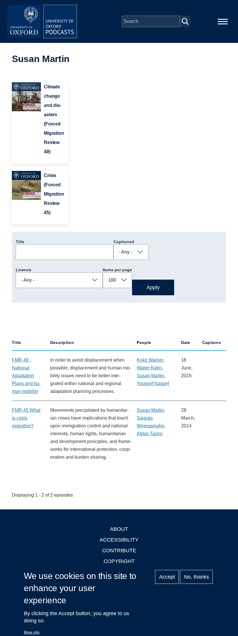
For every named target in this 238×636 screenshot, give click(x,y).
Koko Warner (150, 360)
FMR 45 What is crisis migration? (26, 418)
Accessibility (119, 540)
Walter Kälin (149, 367)
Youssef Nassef (153, 383)
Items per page (117, 269)
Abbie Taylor (150, 433)
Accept (167, 577)
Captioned (123, 241)
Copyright (119, 561)
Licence (23, 269)
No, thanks (196, 577)
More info (31, 632)
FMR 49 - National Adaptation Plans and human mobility (26, 376)
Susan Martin (150, 375)
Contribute (119, 550)
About (119, 529)
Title (20, 241)
